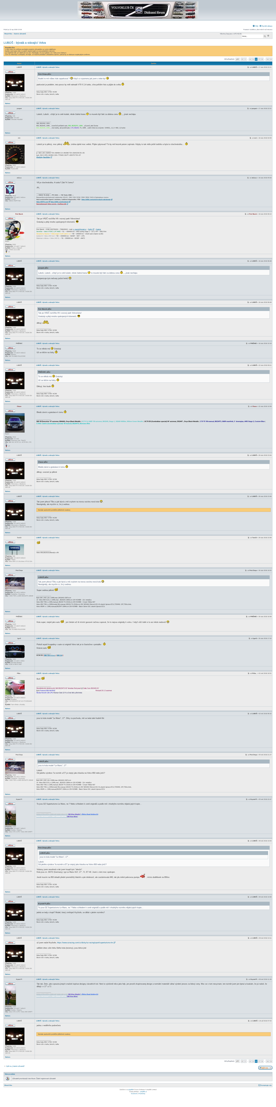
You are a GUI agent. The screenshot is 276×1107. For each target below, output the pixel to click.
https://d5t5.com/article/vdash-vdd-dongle (96, 199)
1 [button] (245, 59)
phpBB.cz (143, 1091)
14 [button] (267, 59)
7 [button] (259, 59)
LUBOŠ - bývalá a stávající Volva (25, 42)
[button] (237, 59)
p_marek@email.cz (79, 229)
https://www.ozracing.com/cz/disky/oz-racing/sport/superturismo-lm (85, 943)
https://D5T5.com (42, 202)
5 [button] (253, 59)
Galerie (98, 229)
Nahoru (7, 103)
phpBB (130, 1089)
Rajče (90, 229)
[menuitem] (255, 26)
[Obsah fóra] (138, 18)
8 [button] (262, 59)
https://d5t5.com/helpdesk (59, 202)
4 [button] (250, 59)
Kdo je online (10, 1074)
